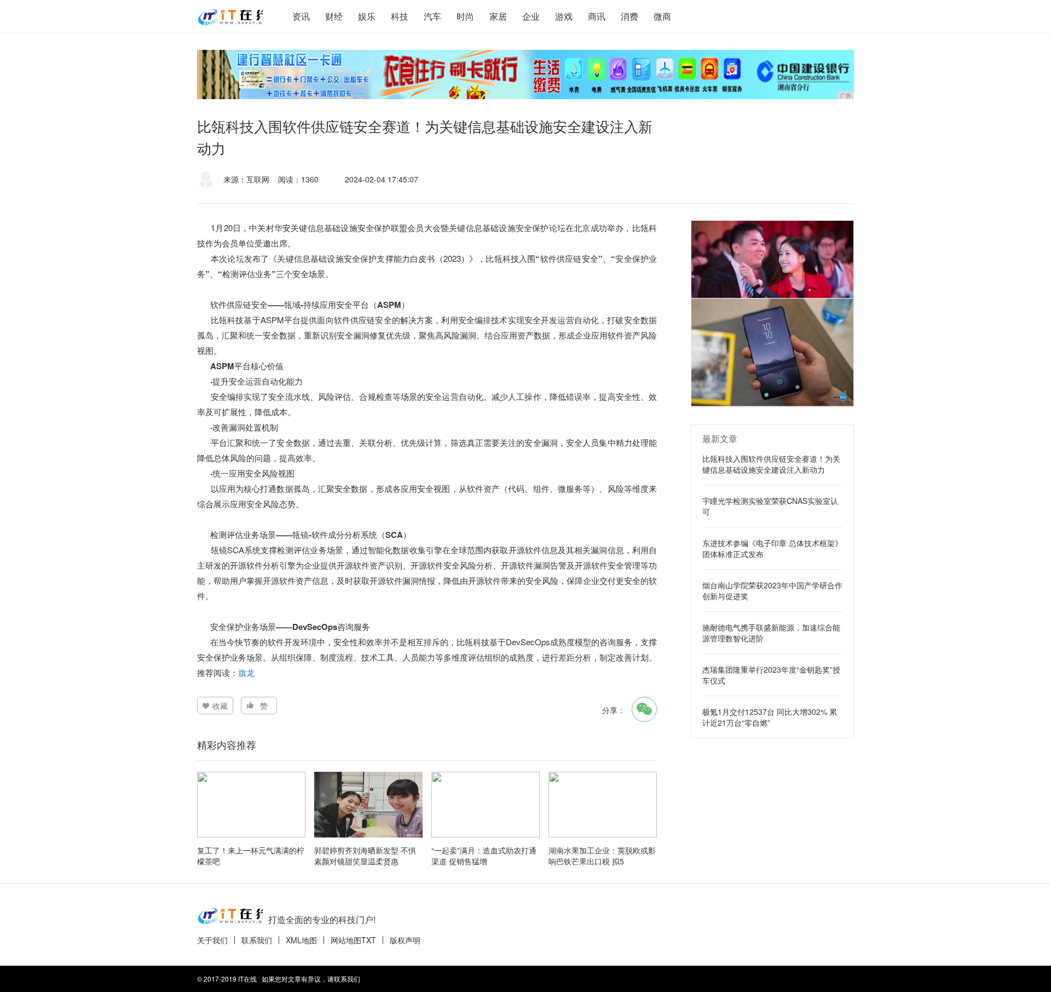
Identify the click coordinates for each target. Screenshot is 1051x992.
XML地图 (301, 939)
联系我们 (256, 939)
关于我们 (212, 939)
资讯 (301, 16)
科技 (399, 16)
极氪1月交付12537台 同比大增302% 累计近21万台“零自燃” (769, 717)
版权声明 (405, 939)
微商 (662, 16)
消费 (629, 16)
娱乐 (367, 16)
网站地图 (346, 939)
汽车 (432, 16)
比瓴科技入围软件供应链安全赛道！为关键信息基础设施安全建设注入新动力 (771, 464)
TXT (368, 939)
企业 (531, 16)
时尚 (465, 16)
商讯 (596, 16)
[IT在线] (230, 16)
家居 (498, 16)
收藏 (220, 705)
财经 (334, 16)
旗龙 (246, 672)
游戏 (564, 16)
